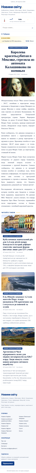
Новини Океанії (23, 421)
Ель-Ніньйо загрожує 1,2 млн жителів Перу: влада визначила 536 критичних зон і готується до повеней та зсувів (18, 301)
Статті (21, 428)
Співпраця (4, 443)
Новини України (6, 416)
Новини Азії (4, 426)
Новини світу (11, 7)
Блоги (21, 431)
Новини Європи (6, 423)
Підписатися (8, 463)
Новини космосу (24, 426)
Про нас (3, 441)
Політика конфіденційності (9, 448)
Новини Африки (6, 428)
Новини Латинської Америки (18, 47)
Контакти (4, 446)
